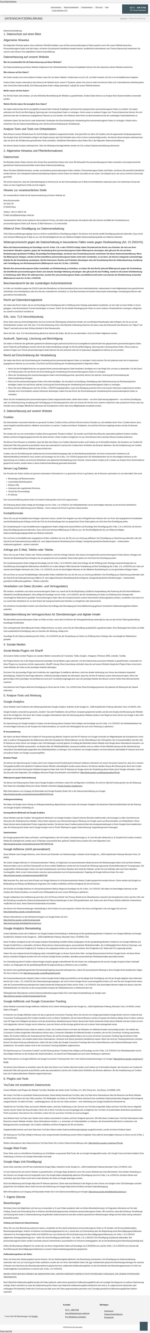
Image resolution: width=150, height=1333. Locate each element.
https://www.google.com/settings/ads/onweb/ (41, 973)
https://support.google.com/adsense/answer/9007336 (25, 875)
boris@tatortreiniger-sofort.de (77, 1313)
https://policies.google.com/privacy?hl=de (105, 1143)
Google (35, 1316)
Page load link (6, 1331)
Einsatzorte (109, 1317)
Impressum (108, 1311)
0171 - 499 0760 (72, 1310)
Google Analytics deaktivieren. (70, 786)
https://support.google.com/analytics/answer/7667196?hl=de (28, 844)
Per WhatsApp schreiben (75, 1317)
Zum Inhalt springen (8, 2)
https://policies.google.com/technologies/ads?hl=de (25, 996)
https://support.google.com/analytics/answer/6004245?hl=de (28, 794)
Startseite (123, 18)
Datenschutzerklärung (113, 1314)
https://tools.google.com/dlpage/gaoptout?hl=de (100, 773)
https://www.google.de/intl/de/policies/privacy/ (22, 923)
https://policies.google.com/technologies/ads (22, 920)
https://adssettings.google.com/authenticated (22, 912)
